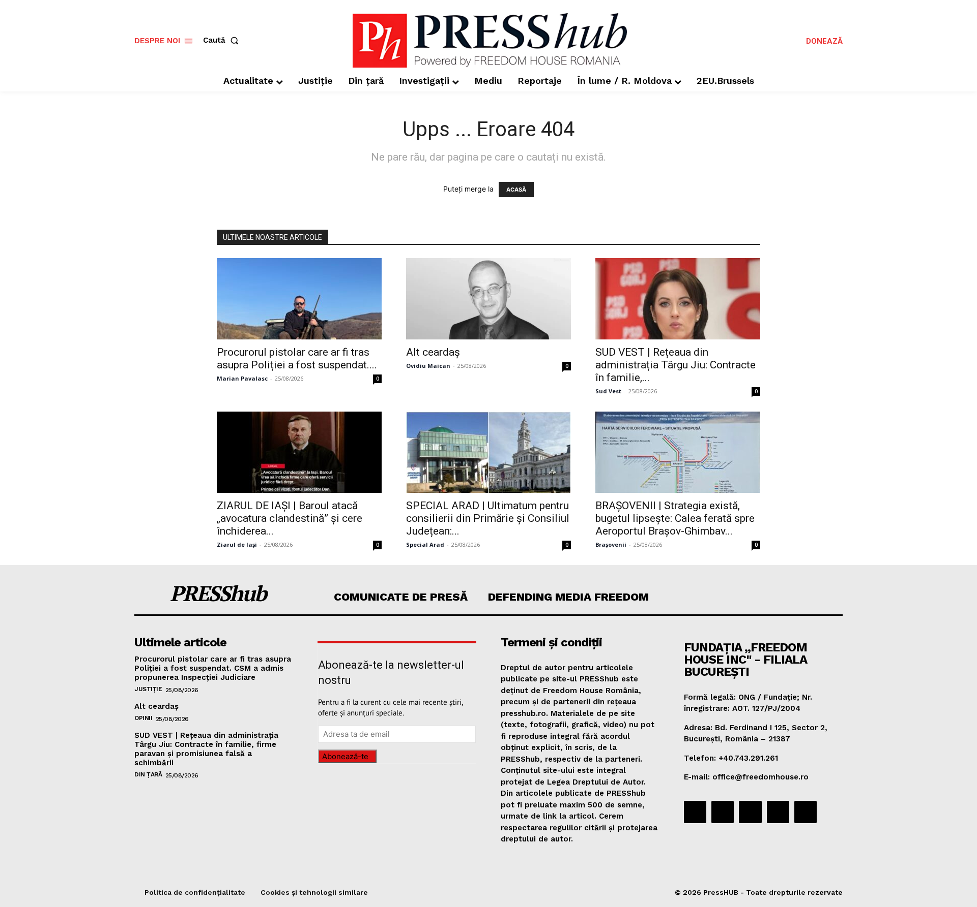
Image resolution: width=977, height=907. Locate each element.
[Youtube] (805, 812)
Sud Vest (608, 391)
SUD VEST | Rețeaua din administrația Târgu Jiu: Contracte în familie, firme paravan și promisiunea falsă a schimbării (206, 749)
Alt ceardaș (433, 352)
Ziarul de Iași (237, 544)
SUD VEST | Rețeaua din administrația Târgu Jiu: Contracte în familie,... (675, 365)
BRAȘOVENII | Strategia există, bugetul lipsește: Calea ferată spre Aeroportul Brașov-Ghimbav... (675, 518)
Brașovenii (610, 544)
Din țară (148, 774)
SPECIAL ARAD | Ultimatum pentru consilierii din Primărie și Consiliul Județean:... (487, 518)
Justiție (148, 689)
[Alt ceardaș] (488, 298)
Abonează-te (345, 756)
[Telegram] (750, 812)
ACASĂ (516, 189)
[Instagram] (722, 812)
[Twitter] (778, 812)
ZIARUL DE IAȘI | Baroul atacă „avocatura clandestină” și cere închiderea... (289, 518)
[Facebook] (695, 812)
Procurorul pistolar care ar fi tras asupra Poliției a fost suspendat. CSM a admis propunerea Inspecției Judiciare (212, 668)
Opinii (143, 718)
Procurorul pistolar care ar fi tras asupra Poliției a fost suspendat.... (297, 358)
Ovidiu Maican (428, 365)
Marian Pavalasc (242, 378)
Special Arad (425, 544)
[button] (223, 40)
